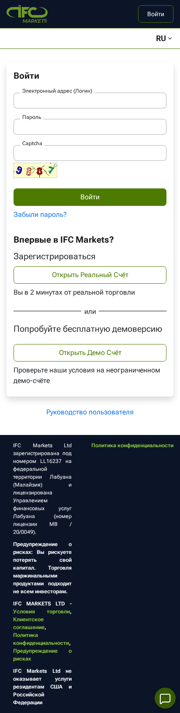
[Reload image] (35, 170)
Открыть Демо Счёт (90, 352)
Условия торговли (41, 612)
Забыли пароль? (40, 214)
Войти (155, 13)
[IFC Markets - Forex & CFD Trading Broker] (27, 13)
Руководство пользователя (90, 412)
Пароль (31, 117)
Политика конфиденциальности (132, 445)
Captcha (32, 143)
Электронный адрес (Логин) (57, 91)
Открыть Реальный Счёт (90, 275)
